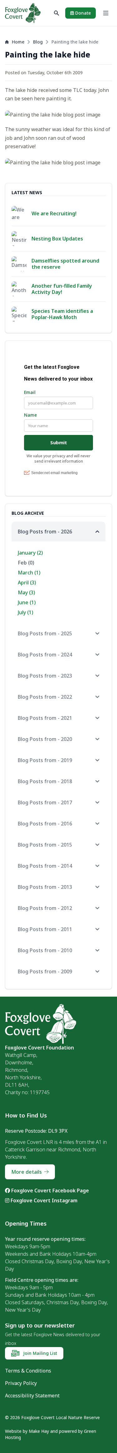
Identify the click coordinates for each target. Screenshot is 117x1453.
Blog (38, 42)
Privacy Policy (21, 1383)
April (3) (27, 582)
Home (18, 42)
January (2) (30, 552)
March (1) (29, 572)
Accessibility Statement (32, 1395)
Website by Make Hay (27, 1431)
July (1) (25, 612)
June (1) (27, 602)
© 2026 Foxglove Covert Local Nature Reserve (52, 1417)
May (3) (26, 592)
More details (26, 1171)
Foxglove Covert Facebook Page (49, 1190)
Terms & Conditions (28, 1370)
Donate (82, 13)
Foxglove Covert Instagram (43, 1200)
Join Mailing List (39, 1353)
